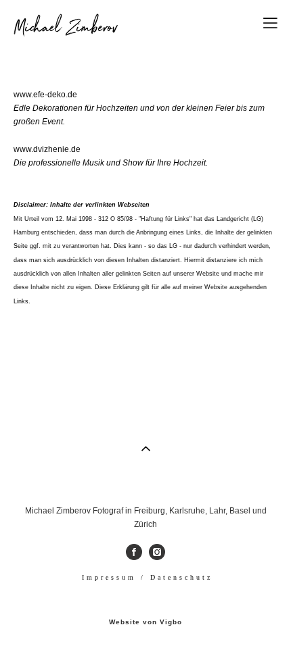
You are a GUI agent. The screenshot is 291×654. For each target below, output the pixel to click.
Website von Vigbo (145, 622)
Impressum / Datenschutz (147, 577)
